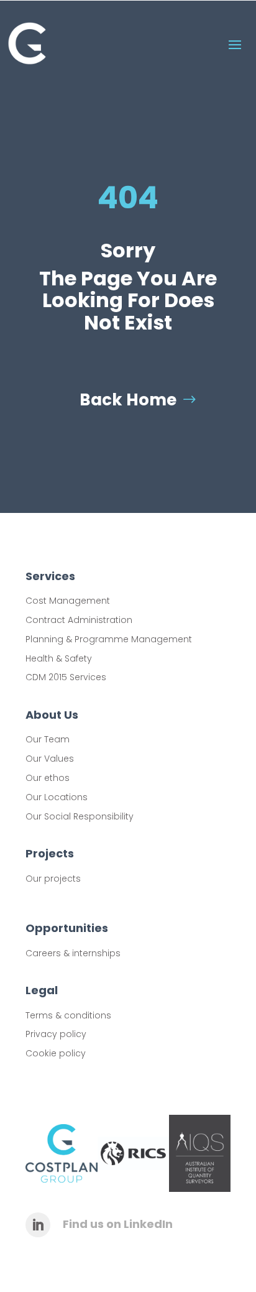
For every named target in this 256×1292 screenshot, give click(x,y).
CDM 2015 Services (65, 677)
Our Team (47, 739)
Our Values (49, 758)
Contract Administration (78, 620)
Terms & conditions (68, 1015)
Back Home (128, 400)
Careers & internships (73, 953)
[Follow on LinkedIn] (37, 1224)
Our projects (53, 878)
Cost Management (67, 600)
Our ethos (47, 778)
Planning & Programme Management (108, 639)
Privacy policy (55, 1034)
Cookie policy (55, 1053)
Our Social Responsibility (79, 816)
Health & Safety (58, 658)
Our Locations (56, 797)
